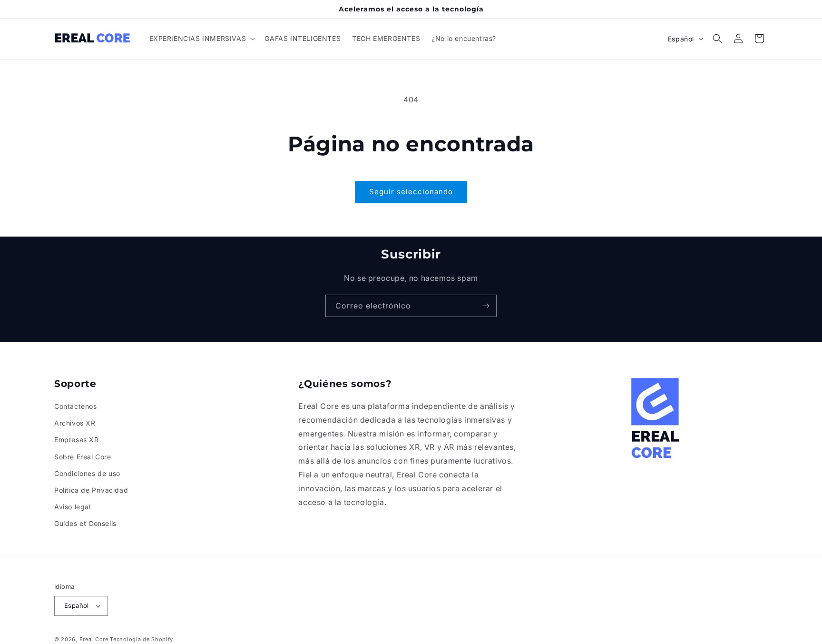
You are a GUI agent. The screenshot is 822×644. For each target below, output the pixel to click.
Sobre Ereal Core (82, 457)
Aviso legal (72, 507)
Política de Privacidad (91, 490)
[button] (201, 39)
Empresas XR (76, 440)
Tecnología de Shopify (141, 639)
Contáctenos (75, 406)
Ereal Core (93, 639)
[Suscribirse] (485, 306)
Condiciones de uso (87, 473)
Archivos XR (75, 423)
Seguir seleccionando (411, 191)
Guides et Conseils (85, 523)
